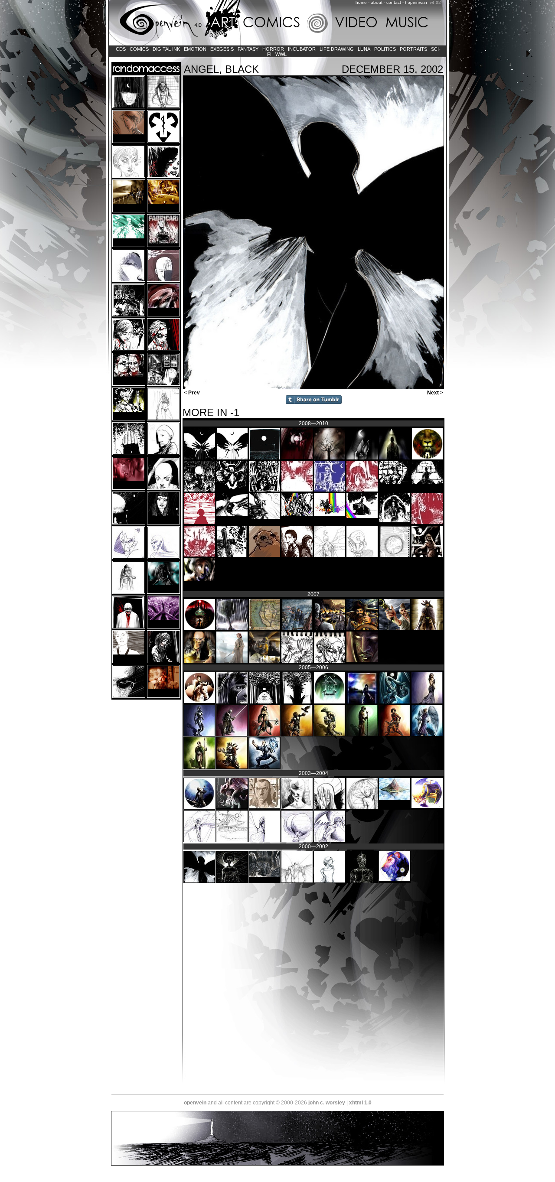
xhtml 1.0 (360, 1103)
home (361, 2)
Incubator (302, 49)
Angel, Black (221, 69)
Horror (273, 49)
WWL (281, 54)
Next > (435, 393)
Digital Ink (166, 49)
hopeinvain (416, 2)
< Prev (191, 393)
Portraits (413, 49)
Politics (385, 49)
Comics (139, 49)
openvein (195, 1103)
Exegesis (222, 49)
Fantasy (248, 49)
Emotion (195, 49)
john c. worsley (326, 1103)
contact (393, 2)
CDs (120, 49)
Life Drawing (336, 49)
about (376, 2)
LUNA (364, 49)
